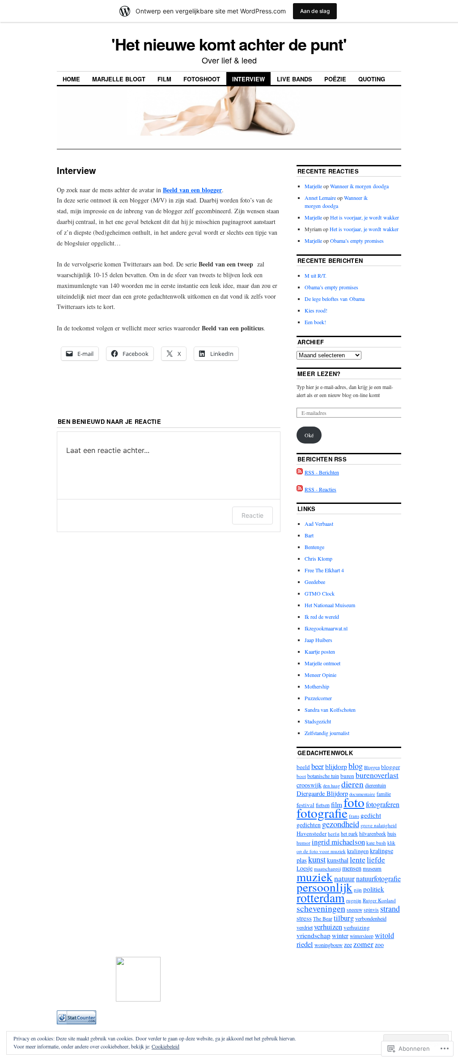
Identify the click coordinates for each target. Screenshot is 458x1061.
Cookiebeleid (165, 1046)
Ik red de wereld (322, 616)
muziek (315, 876)
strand (390, 908)
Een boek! (315, 321)
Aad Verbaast (319, 523)
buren (347, 776)
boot (301, 776)
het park (349, 833)
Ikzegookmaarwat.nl (326, 628)
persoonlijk (324, 887)
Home (71, 79)
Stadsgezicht (318, 721)
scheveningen (321, 908)
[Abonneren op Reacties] (300, 489)
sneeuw (354, 909)
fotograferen (382, 804)
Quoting (371, 79)
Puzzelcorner (318, 698)
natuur (344, 878)
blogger (390, 767)
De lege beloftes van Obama (335, 298)
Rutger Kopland (379, 900)
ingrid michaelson (338, 842)
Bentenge (314, 546)
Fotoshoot (201, 79)
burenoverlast (377, 775)
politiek (373, 888)
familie (384, 793)
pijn (358, 889)
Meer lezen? (319, 373)
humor (303, 842)
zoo (379, 944)
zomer (363, 944)
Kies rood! (316, 310)
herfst (333, 833)
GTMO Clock (320, 593)
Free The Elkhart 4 (324, 570)
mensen (351, 868)
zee (348, 944)
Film (164, 79)
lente (357, 859)
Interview (248, 79)
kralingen (358, 851)
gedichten (309, 825)
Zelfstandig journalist (327, 732)
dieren (352, 784)
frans (354, 815)
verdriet (305, 927)
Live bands (294, 79)
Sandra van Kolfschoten (330, 709)
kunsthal (337, 860)
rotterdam (321, 897)
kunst (317, 859)
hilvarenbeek (372, 833)
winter (340, 935)
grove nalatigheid (378, 825)
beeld (303, 767)
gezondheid (340, 823)
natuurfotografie (378, 878)
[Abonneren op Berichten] (300, 472)
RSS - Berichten (322, 472)
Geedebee (315, 581)
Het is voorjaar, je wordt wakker (364, 217)
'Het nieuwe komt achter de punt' (229, 43)
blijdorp (336, 766)
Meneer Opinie (320, 674)
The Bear (322, 918)
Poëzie (335, 79)
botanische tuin (323, 775)
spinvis (371, 909)
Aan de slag (315, 11)
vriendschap (314, 935)
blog (355, 766)
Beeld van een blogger (192, 189)
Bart (309, 535)
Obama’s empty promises (357, 240)
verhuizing (357, 927)
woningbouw (328, 944)
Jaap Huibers (318, 639)
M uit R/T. (316, 275)
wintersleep (361, 936)
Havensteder (312, 833)
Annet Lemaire (320, 197)
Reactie (252, 515)
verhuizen (328, 927)
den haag (331, 785)
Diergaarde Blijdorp (322, 793)
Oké (309, 435)
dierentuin (375, 785)
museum (372, 868)
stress (304, 917)
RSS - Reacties (320, 489)
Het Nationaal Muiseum (330, 605)
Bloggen (372, 767)
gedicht (370, 815)
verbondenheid (370, 918)
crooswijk (309, 785)
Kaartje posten (320, 651)
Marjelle (313, 186)
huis (391, 833)
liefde (376, 859)
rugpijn (353, 900)
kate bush (376, 842)
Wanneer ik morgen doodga (359, 186)
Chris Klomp (318, 558)
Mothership (317, 686)
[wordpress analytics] (76, 1022)
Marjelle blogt (118, 79)
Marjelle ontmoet (322, 663)
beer (317, 766)
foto (354, 802)
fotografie (322, 812)
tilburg (344, 918)
